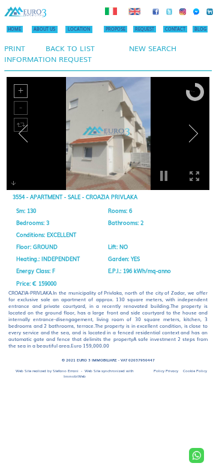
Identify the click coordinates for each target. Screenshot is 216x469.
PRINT (14, 48)
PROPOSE (115, 29)
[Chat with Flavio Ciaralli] (196, 455)
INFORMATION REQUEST (48, 59)
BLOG (200, 29)
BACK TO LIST (70, 48)
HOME (14, 29)
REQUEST (144, 29)
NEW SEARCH (152, 48)
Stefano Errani (66, 370)
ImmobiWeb (75, 376)
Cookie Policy (195, 370)
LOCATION (79, 29)
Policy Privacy (166, 370)
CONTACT (175, 29)
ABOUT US (44, 29)
